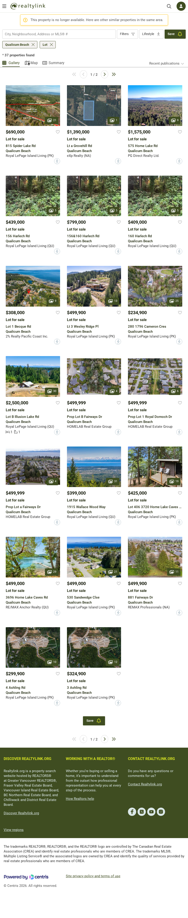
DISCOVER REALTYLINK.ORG (27, 759)
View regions (14, 830)
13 (115, 300)
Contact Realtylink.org (145, 784)
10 (54, 662)
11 (177, 571)
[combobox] (59, 34)
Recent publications (164, 63)
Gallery (14, 63)
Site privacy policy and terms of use (93, 876)
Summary (56, 63)
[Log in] (181, 6)
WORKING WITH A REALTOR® (90, 759)
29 (54, 571)
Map (34, 63)
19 (177, 481)
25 (177, 300)
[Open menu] (4, 6)
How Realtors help (80, 799)
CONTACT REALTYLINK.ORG (151, 759)
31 (115, 481)
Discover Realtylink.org (21, 813)
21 (54, 120)
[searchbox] (56, 34)
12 (115, 662)
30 (54, 391)
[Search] (169, 6)
